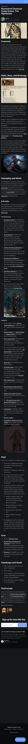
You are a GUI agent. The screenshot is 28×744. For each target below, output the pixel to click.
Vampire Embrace (8, 332)
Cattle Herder (7, 409)
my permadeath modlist (17, 596)
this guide (21, 69)
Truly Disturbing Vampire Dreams (13, 386)
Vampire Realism (10, 334)
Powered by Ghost (14, 732)
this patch (21, 375)
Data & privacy (8, 729)
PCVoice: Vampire (8, 417)
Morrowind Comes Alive (13, 400)
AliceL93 (6, 640)
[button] (25, 2)
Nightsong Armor (13, 538)
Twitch (3, 602)
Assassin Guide (10, 192)
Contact (14, 729)
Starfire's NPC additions (10, 402)
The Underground (8, 367)
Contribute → (21, 729)
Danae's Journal (12, 727)
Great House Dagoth (9, 220)
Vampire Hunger (20, 332)
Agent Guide (4, 188)
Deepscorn (7, 552)
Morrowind (4, 6)
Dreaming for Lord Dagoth (11, 258)
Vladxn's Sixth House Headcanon (13, 247)
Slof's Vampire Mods (9, 339)
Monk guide (4, 212)
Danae (7, 18)
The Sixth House (8, 234)
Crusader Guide (18, 288)
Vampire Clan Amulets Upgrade (12, 393)
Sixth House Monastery (10, 271)
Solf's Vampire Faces (9, 380)
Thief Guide (4, 196)
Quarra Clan (7, 362)
